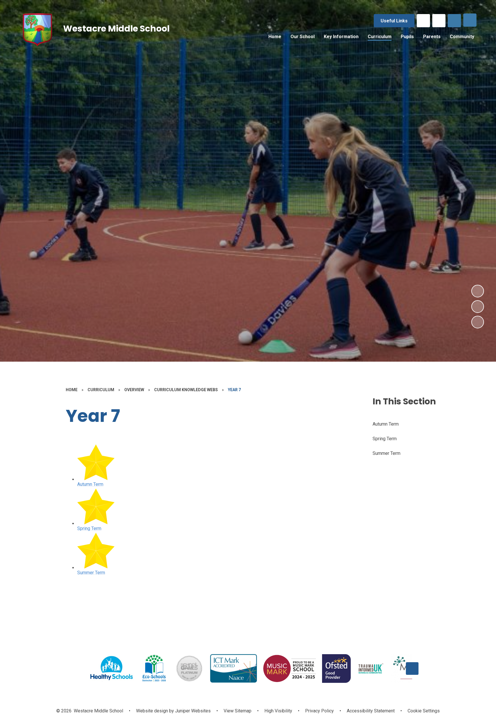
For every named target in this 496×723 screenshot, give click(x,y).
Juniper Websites (192, 711)
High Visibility (278, 711)
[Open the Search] (454, 20)
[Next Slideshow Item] (477, 291)
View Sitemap (237, 711)
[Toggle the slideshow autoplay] (477, 322)
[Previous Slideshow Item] (477, 306)
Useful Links (394, 21)
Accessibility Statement (371, 711)
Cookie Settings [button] (424, 711)
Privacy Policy (319, 711)
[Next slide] (412, 668)
